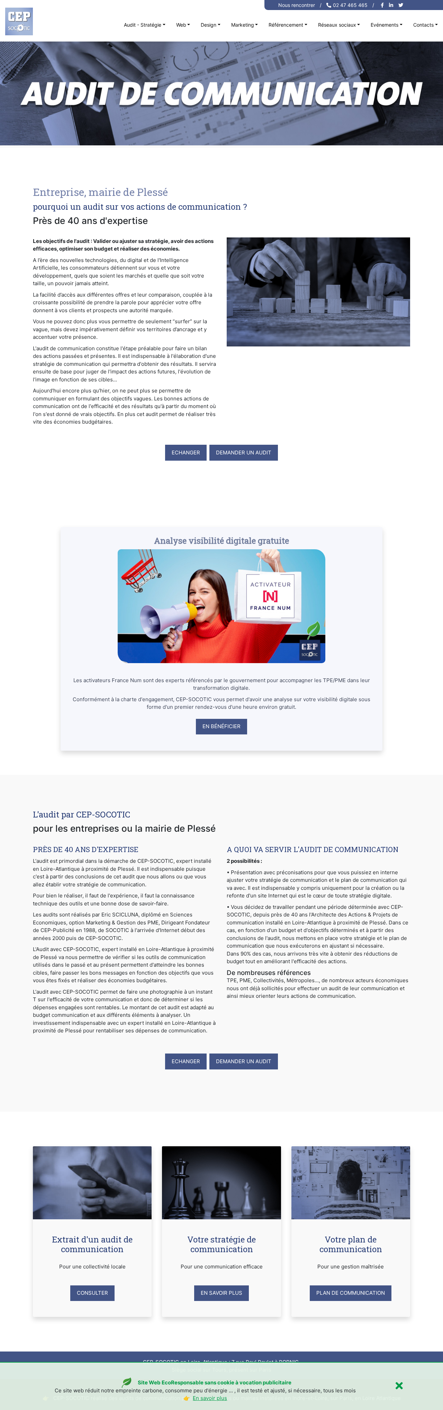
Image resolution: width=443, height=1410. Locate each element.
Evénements (384, 25)
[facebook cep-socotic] (383, 5)
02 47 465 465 (350, 5)
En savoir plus (221, 1293)
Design (208, 25)
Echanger (186, 452)
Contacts (423, 25)
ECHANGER (186, 1061)
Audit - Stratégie (142, 25)
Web (181, 25)
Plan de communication (350, 1293)
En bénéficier (221, 726)
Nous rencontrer (296, 5)
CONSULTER (92, 1293)
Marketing (242, 25)
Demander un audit (243, 452)
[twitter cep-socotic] (402, 5)
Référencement (286, 25)
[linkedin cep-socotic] (392, 5)
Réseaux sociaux (337, 25)
